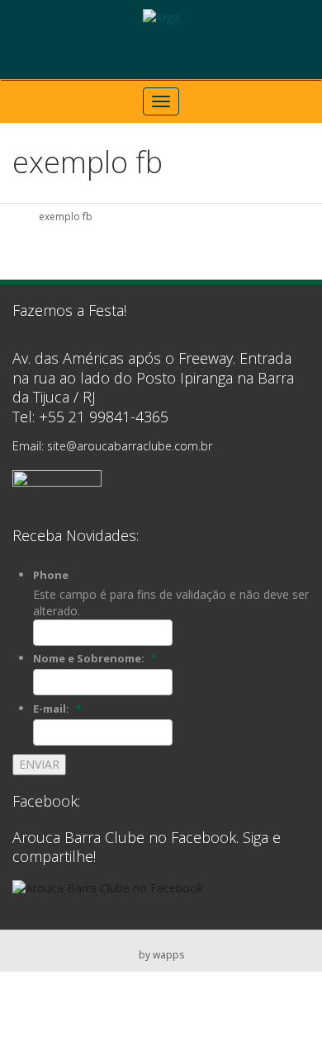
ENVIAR (39, 764)
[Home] (18, 217)
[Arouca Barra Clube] (161, 17)
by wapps (161, 955)
